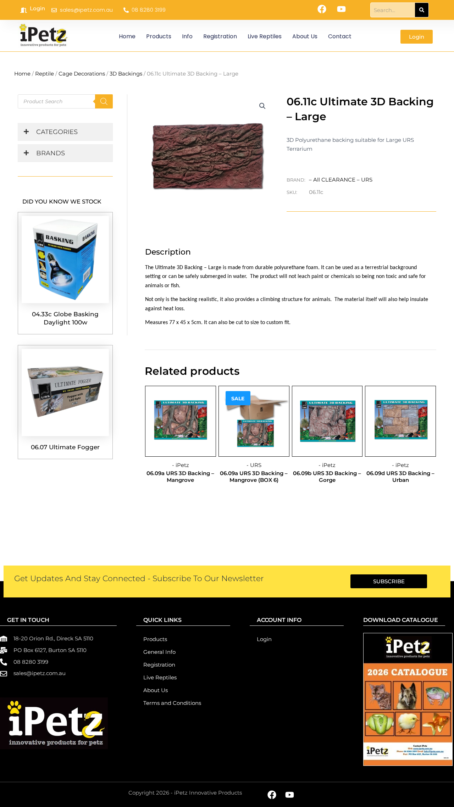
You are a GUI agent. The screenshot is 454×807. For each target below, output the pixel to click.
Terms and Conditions (172, 703)
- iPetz (180, 465)
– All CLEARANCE (333, 179)
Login (37, 8)
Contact (339, 36)
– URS (364, 179)
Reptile (44, 73)
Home (127, 36)
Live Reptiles (265, 36)
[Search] (421, 10)
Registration (220, 36)
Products (158, 36)
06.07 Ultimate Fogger (65, 447)
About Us (304, 36)
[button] (262, 106)
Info (187, 36)
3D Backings (126, 73)
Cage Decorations (82, 73)
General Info (159, 652)
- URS (254, 465)
